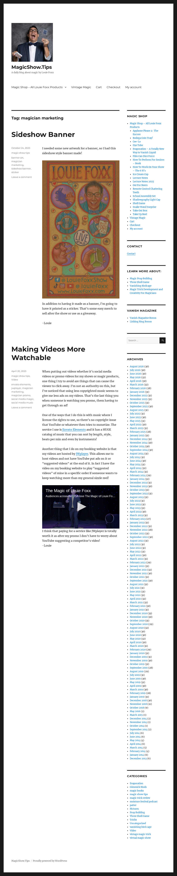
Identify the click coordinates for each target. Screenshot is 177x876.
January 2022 (137, 566)
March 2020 (136, 646)
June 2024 (135, 460)
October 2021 (137, 577)
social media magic (22, 399)
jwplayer (16, 388)
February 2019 (138, 693)
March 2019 (136, 689)
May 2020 (135, 638)
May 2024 (135, 464)
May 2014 (135, 740)
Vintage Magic (81, 87)
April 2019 (135, 685)
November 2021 (138, 573)
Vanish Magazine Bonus (143, 317)
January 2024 (137, 479)
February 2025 (138, 431)
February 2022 (138, 562)
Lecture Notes (140, 177)
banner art (17, 157)
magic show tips (20, 152)
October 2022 (137, 533)
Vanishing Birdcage (140, 285)
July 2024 (135, 457)
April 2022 (135, 555)
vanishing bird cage (140, 827)
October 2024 (137, 446)
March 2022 (136, 558)
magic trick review (140, 797)
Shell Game (139, 203)
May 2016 (135, 711)
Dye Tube (138, 145)
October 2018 (137, 707)
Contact (131, 253)
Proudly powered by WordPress (50, 860)
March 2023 (136, 515)
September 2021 (138, 580)
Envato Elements (74, 429)
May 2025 (135, 421)
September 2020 (139, 624)
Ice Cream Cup (140, 174)
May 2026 (135, 377)
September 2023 (139, 493)
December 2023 (138, 482)
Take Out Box (140, 210)
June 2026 (135, 373)
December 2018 (138, 700)
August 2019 (136, 671)
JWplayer (82, 453)
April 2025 (135, 424)
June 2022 (135, 548)
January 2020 (137, 653)
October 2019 (137, 664)
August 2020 (137, 627)
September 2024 (139, 450)
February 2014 (137, 751)
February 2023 (138, 519)
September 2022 (139, 537)
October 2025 (137, 402)
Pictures (134, 808)
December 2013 (138, 758)
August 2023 (136, 497)
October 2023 (137, 489)
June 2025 (135, 417)
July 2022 (135, 544)
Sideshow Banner (43, 134)
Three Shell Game (139, 282)
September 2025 (139, 406)
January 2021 (137, 609)
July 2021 (135, 587)
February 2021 (137, 606)
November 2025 (138, 399)
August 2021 (136, 584)
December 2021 (138, 569)
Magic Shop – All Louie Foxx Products (37, 87)
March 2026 (136, 384)
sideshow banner (21, 168)
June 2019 (135, 678)
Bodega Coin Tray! (143, 138)
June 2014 (135, 736)
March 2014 (136, 747)
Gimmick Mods (138, 787)
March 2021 (136, 602)
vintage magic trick (140, 834)
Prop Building (137, 812)
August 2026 (137, 366)
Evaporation (136, 783)
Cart (99, 87)
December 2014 (138, 718)
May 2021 (135, 595)
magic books (137, 790)
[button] (80, 506)
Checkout (113, 87)
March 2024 (136, 471)
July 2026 (135, 370)
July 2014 (135, 733)
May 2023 (135, 508)
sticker (15, 172)
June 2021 (135, 591)
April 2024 (135, 468)
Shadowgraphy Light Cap (146, 199)
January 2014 (137, 754)
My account (133, 87)
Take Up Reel (140, 214)
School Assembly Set (144, 196)
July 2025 (135, 413)
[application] (80, 507)
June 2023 (135, 504)
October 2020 (137, 620)
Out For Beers (140, 185)
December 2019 (138, 656)
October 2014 (137, 725)
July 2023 (135, 500)
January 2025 (137, 435)
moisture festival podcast (143, 801)
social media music (22, 402)
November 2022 (138, 529)
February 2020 (138, 649)
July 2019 (135, 675)
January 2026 (137, 391)
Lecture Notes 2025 (143, 181)
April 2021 (135, 598)
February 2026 (138, 388)
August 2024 (137, 453)
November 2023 (138, 486)
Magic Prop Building (141, 278)
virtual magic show (140, 837)
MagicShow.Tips (31, 67)
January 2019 (137, 696)
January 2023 (137, 522)
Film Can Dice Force (144, 156)
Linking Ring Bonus (141, 321)
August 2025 (137, 410)
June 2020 (135, 635)
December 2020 (138, 613)
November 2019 (138, 660)
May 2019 (135, 682)
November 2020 (138, 617)
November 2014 (138, 722)
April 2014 (135, 744)
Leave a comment (21, 177)
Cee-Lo (137, 141)
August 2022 (137, 540)
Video (14, 379)
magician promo (20, 395)
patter (133, 805)
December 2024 (138, 439)
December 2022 (138, 526)
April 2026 (135, 381)
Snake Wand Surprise (144, 207)
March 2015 (136, 715)
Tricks (133, 819)
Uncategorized (138, 823)
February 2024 (138, 475)
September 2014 (138, 729)
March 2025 (136, 428)
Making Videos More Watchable (48, 353)
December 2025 (138, 395)
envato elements (20, 384)
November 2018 (138, 704)
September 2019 (139, 667)
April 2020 (135, 642)
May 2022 (135, 551)
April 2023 (135, 511)
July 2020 (135, 631)
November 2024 (138, 442)
